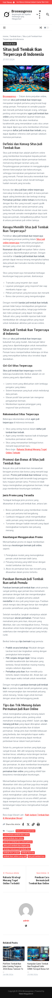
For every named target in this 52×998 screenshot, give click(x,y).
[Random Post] (41, 27)
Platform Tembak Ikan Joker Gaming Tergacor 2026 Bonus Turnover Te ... (13, 967)
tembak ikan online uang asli (15, 856)
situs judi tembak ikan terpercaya (16, 845)
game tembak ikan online (13, 838)
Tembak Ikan (15, 36)
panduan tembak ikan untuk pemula (18, 842)
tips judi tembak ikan (36, 856)
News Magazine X (26, 994)
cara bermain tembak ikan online (16, 834)
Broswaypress (22, 11)
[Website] (26, 926)
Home (5, 36)
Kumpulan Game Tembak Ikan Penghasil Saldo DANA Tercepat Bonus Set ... (38, 967)
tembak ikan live (28, 853)
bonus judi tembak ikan (25, 831)
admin (26, 920)
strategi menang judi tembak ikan (17, 849)
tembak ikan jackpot (11, 853)
